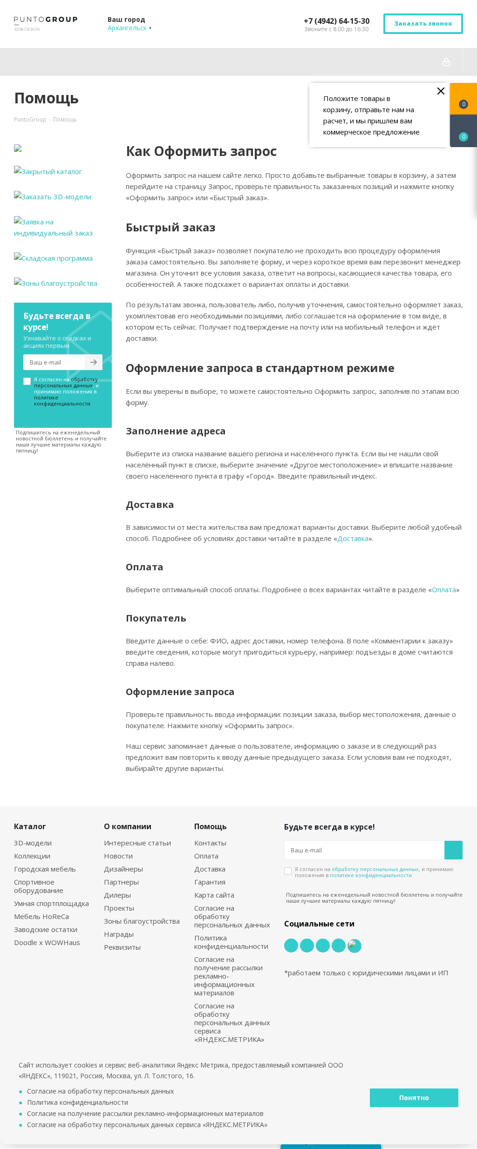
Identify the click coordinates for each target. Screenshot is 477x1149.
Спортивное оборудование (38, 886)
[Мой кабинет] (446, 62)
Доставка (352, 538)
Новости (118, 855)
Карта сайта (214, 894)
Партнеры (121, 881)
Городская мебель (45, 868)
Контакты (210, 842)
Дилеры (117, 894)
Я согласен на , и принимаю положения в (66, 391)
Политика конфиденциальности (231, 942)
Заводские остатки (45, 929)
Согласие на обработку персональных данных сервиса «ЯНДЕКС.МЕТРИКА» (232, 1022)
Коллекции (32, 855)
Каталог (30, 826)
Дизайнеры (123, 868)
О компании (127, 826)
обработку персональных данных (66, 382)
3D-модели (33, 842)
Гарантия (209, 881)
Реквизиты (122, 947)
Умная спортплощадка (51, 903)
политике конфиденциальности (62, 400)
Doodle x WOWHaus (47, 942)
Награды (119, 934)
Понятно (414, 1097)
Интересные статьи (137, 842)
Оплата (444, 589)
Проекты (119, 907)
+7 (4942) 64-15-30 (336, 21)
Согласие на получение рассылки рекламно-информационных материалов (228, 975)
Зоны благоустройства (142, 921)
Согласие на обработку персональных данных (100, 1091)
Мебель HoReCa (41, 916)
